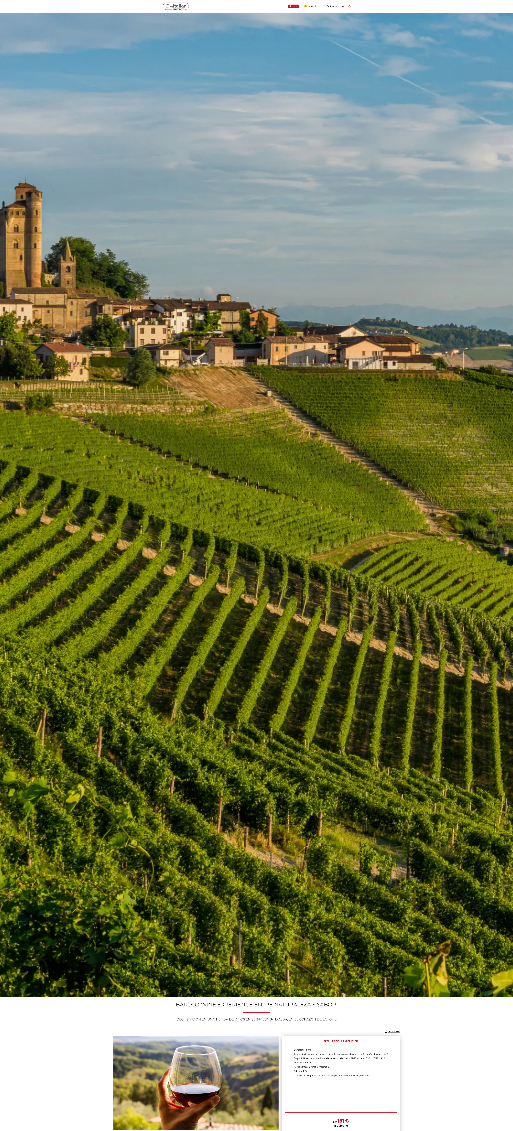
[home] (175, 6)
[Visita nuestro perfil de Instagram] (349, 6)
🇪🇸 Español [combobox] (310, 6)
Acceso (333, 6)
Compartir (394, 1031)
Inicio (295, 6)
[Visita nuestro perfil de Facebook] (343, 6)
